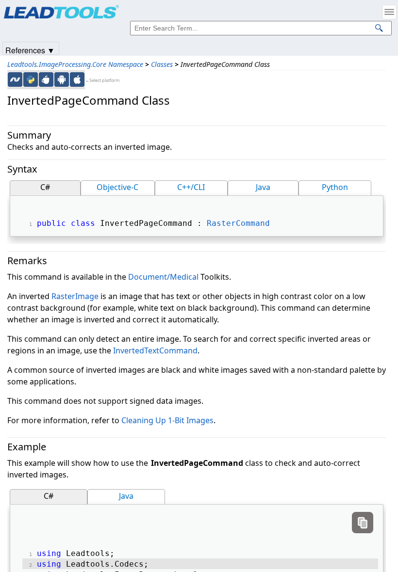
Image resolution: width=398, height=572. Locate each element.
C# (45, 187)
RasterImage (75, 296)
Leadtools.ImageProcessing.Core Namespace (75, 64)
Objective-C (117, 187)
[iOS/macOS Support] (77, 79)
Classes (162, 64)
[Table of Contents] (389, 12)
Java (263, 187)
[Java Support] (46, 79)
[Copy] (362, 522)
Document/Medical (163, 276)
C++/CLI (191, 187)
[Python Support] (30, 79)
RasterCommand (238, 223)
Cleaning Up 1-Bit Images (167, 420)
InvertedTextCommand (155, 350)
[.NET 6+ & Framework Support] (15, 79)
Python (335, 187)
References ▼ (30, 50)
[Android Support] (61, 79)
